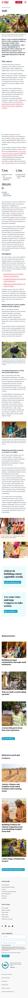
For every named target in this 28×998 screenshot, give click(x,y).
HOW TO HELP (6, 904)
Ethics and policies (6, 893)
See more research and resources (12, 869)
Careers (4, 889)
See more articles (7, 738)
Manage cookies (5, 984)
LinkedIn (9, 926)
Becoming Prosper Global (8, 887)
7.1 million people (15, 138)
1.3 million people (15, 213)
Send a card (5, 914)
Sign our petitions (10, 611)
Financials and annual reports (9, 891)
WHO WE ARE (6, 881)
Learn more (12, 967)
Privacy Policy (4, 981)
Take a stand (5, 912)
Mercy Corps (5, 2)
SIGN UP (5, 956)
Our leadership (5, 885)
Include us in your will (7, 919)
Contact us (4, 898)
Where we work (4, 7)
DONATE (19, 2)
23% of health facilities (8, 163)
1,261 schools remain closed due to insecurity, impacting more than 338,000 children (14, 153)
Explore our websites (6, 988)
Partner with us (5, 917)
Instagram (5, 926)
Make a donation (6, 910)
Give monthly (5, 908)
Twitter (12, 926)
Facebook (2, 926)
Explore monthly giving (12, 582)
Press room (4, 896)
